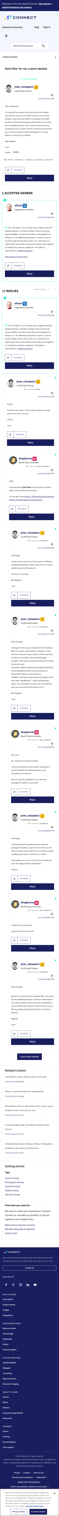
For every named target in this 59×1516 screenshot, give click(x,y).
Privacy (17, 1472)
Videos (5, 1344)
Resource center (9, 1328)
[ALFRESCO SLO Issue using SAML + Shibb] (49, 289)
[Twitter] (13, 1284)
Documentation (9, 1442)
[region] (29, 1502)
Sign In (46, 27)
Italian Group (12, 1190)
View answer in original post (16, 256)
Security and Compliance (22, 1477)
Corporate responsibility (13, 1413)
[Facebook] (6, 1284)
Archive (16, 152)
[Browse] (6, 36)
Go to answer (30, 79)
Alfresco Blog (11, 1081)
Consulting (7, 1373)
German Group (12, 1194)
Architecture (19, 160)
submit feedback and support (17, 7)
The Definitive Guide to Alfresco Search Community (26, 1077)
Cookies (26, 1472)
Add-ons (11, 160)
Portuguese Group (14, 1182)
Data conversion (9, 1378)
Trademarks (41, 1477)
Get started (44, 3)
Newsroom (7, 1418)
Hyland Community (12, 27)
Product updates (9, 1349)
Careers (6, 1397)
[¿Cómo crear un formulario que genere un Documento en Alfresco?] (54, 289)
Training (6, 1436)
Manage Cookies (18, 1511)
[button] (8, 170)
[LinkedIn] (28, 1284)
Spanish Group (12, 1186)
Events (5, 1431)
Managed (6, 1368)
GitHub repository (25, 250)
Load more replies (29, 1056)
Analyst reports (9, 1304)
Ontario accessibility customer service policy (28, 1486)
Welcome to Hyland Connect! (20, 1225)
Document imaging (11, 1384)
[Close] (55, 1493)
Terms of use (38, 1472)
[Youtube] (35, 1284)
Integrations (8, 1315)
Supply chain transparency (29, 1482)
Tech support (8, 1447)
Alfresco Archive (10, 57)
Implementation (9, 1362)
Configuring (29, 160)
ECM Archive (49, 160)
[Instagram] (20, 1284)
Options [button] (55, 57)
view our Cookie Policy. (35, 1506)
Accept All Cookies (38, 1511)
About (5, 1402)
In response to (33, 389)
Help (36, 27)
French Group (12, 1178)
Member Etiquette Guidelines (20, 1229)
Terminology (8, 1333)
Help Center (11, 1233)
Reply (30, 178)
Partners (6, 1407)
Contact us (29, 1268)
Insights (6, 1310)
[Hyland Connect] (20, 17)
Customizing (39, 160)
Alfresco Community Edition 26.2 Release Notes (24, 1091)
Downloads (7, 1339)
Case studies (8, 1299)
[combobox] (29, 46)
